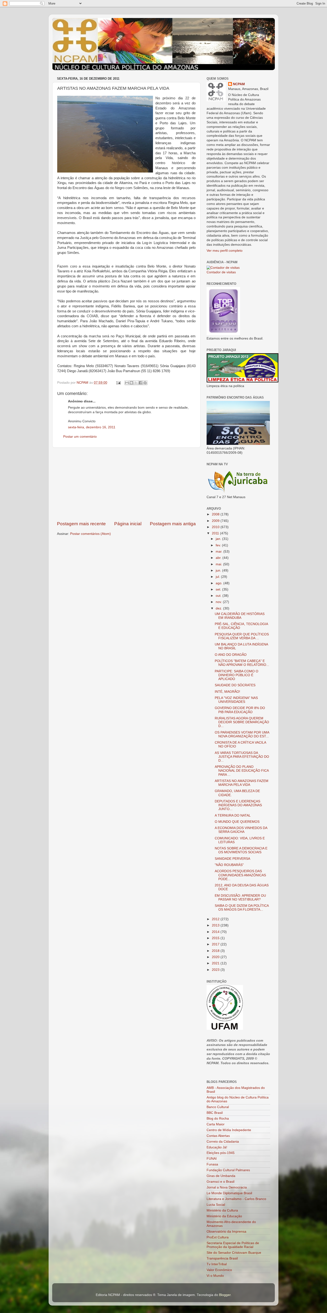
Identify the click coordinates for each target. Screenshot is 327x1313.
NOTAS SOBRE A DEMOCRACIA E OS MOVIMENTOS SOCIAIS (241, 850)
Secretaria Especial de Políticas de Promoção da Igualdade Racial (233, 1245)
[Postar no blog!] (131, 382)
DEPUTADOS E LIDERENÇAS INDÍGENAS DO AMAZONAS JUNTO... (238, 805)
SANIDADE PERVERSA (232, 858)
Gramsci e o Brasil (220, 1181)
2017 (216, 944)
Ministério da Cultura (222, 1210)
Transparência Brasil (222, 1258)
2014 (216, 932)
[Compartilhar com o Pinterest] (145, 382)
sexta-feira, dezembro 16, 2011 (91, 427)
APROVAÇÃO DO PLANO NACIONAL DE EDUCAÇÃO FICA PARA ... (242, 770)
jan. (219, 539)
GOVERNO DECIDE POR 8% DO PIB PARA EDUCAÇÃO (240, 710)
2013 (216, 925)
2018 (216, 951)
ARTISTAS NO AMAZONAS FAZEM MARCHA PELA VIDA (241, 783)
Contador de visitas (221, 272)
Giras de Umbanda (221, 1176)
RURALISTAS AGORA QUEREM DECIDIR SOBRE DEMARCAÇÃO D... (242, 722)
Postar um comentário (80, 436)
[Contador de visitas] (223, 267)
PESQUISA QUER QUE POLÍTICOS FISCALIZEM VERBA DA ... (242, 636)
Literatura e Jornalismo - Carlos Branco (236, 1199)
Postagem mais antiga (173, 523)
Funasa (212, 1164)
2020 (216, 957)
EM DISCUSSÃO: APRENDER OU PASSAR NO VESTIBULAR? (240, 897)
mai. (219, 564)
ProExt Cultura (218, 1237)
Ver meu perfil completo (224, 250)
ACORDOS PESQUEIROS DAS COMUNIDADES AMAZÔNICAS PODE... (240, 875)
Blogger (225, 1295)
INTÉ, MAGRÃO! (227, 691)
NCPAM (239, 84)
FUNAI (212, 1158)
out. (219, 595)
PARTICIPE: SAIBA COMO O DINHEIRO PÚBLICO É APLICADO (236, 675)
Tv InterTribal (217, 1264)
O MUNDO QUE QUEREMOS (237, 822)
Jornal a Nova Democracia (227, 1187)
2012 (216, 919)
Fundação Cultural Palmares (228, 1170)
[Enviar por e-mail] (126, 382)
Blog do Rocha (218, 1118)
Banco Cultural (218, 1107)
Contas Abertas (218, 1136)
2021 (216, 963)
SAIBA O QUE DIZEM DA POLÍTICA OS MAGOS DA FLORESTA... (242, 907)
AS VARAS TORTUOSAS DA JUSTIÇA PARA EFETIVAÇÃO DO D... (242, 756)
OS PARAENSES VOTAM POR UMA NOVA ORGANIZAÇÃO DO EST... (242, 734)
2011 (216, 533)
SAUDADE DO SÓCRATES (235, 685)
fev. (219, 545)
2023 (216, 970)
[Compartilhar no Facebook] (140, 382)
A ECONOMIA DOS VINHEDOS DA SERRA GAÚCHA (241, 830)
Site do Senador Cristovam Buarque (234, 1252)
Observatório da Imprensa (226, 1231)
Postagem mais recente (81, 523)
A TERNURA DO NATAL (233, 815)
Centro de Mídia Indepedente (229, 1130)
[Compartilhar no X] (136, 382)
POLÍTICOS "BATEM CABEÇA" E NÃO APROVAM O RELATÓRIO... (242, 663)
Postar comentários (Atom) (90, 534)
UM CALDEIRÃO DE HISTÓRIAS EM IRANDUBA (240, 616)
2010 (216, 527)
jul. (218, 577)
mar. (219, 551)
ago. (219, 583)
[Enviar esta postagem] (118, 382)
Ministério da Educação (224, 1216)
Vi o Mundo (215, 1275)
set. (219, 589)
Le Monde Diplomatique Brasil (229, 1193)
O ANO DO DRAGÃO (231, 654)
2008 (216, 514)
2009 (216, 521)
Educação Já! (217, 1147)
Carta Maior (216, 1124)
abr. (219, 558)
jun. (219, 570)
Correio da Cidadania (223, 1141)
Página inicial (127, 523)
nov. (219, 602)
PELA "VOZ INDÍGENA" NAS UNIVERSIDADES (236, 700)
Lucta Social (216, 1204)
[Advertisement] (126, 484)
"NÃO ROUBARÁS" (229, 865)
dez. (219, 608)
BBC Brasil (215, 1113)
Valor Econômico (219, 1270)
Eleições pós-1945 (221, 1153)
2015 (216, 938)
